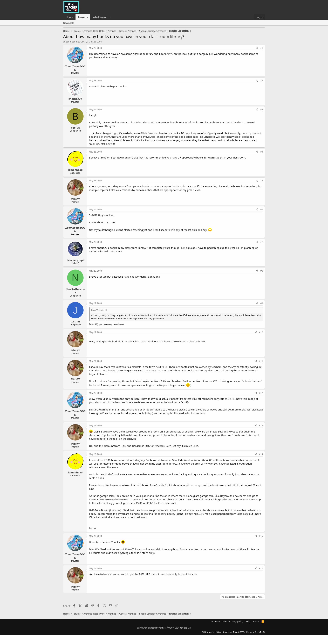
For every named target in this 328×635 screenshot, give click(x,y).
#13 (261, 425)
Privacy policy (236, 621)
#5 (261, 180)
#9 (261, 303)
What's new (99, 17)
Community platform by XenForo (164, 627)
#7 (261, 242)
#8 (261, 270)
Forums (83, 17)
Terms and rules (219, 621)
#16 (261, 568)
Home (69, 17)
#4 (261, 151)
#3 (261, 109)
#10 (261, 332)
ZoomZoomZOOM (75, 41)
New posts (68, 22)
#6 (261, 209)
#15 (261, 536)
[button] (109, 17)
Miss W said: (97, 310)
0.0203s (241, 632)
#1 (261, 48)
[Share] (257, 48)
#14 (261, 454)
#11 (261, 361)
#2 (261, 80)
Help (247, 621)
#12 (261, 393)
